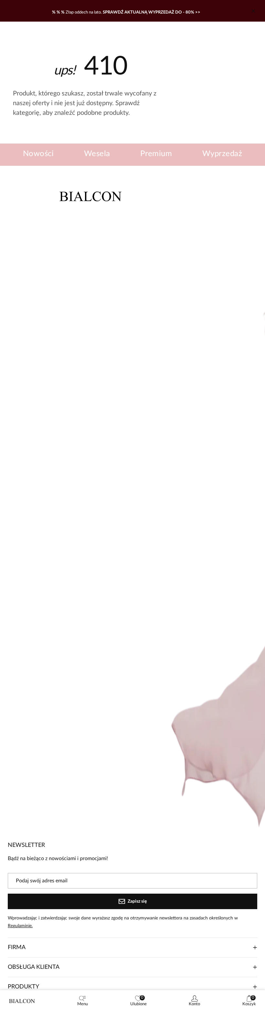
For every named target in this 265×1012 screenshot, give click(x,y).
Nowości (38, 154)
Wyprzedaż (222, 154)
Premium (156, 154)
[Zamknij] (253, 11)
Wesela (97, 154)
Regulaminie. (20, 926)
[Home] (22, 1001)
